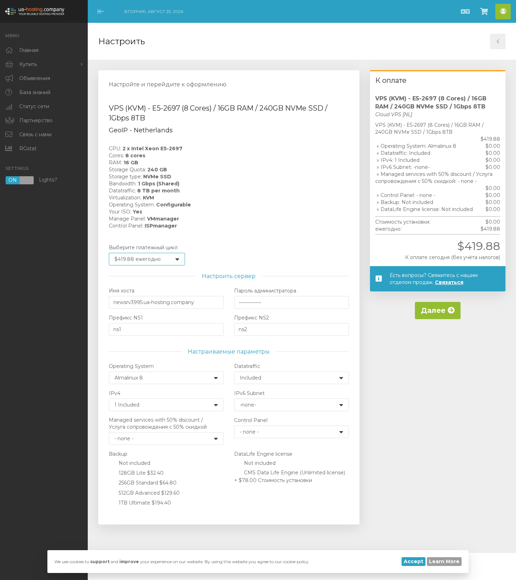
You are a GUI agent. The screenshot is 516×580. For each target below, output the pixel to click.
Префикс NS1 (126, 318)
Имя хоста (121, 291)
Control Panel (250, 420)
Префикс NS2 (251, 318)
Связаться (449, 282)
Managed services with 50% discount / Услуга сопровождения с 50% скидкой (158, 423)
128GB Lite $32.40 (140, 473)
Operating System (131, 366)
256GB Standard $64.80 (147, 483)
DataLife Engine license (263, 454)
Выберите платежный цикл (143, 247)
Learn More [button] (444, 561)
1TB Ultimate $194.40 (144, 503)
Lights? (32, 180)
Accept (413, 561)
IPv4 (114, 393)
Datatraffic (247, 366)
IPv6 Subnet (249, 393)
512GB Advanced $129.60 (148, 493)
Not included (133, 463)
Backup (118, 454)
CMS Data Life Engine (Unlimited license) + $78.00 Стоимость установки (289, 476)
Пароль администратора (265, 291)
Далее (434, 310)
